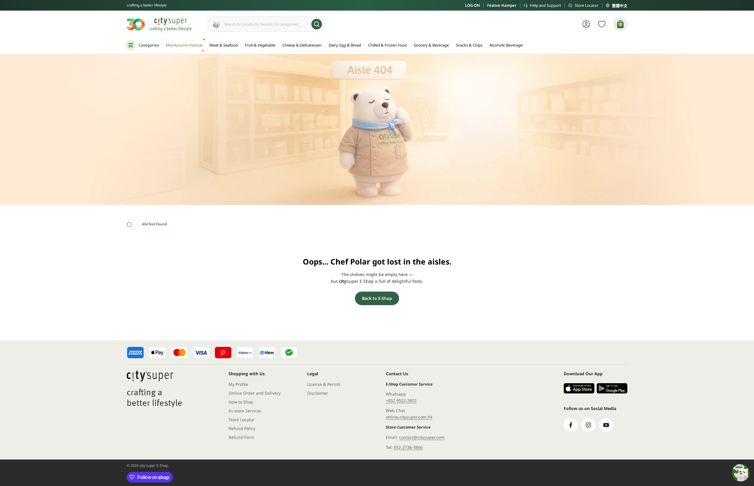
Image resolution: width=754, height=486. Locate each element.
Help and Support (545, 5)
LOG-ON (472, 5)
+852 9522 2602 (401, 400)
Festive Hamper (502, 5)
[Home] (129, 224)
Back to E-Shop (377, 298)
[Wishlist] (602, 24)
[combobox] (266, 24)
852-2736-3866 (408, 447)
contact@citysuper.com (421, 437)
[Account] (586, 24)
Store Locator (586, 5)
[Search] (316, 24)
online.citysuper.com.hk (409, 417)
